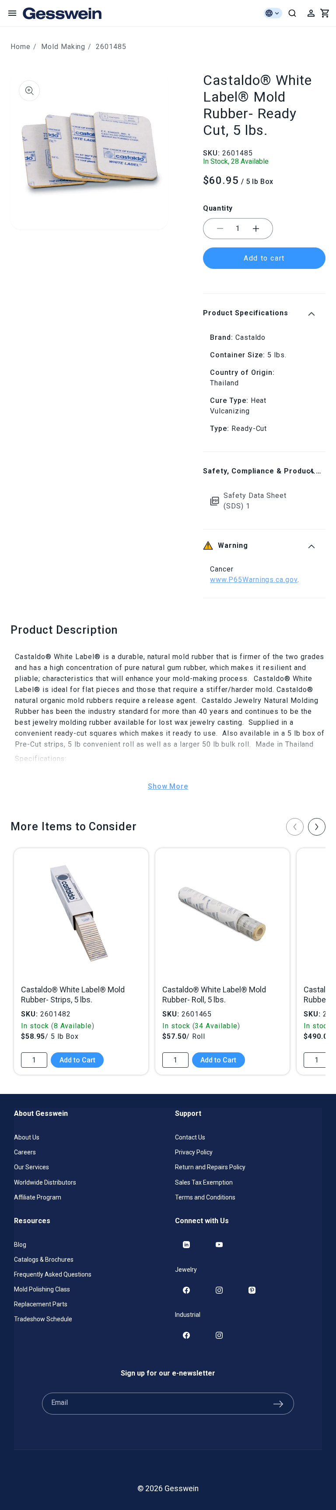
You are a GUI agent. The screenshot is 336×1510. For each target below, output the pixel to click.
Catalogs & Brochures (44, 1259)
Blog (20, 1244)
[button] (12, 13)
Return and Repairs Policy (210, 1167)
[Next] (317, 827)
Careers (25, 1152)
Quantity (218, 208)
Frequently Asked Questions (52, 1274)
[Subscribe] (278, 1404)
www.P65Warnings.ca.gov (254, 579)
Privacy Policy (194, 1152)
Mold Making (63, 46)
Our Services (31, 1167)
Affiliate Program (37, 1197)
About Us (26, 1137)
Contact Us (190, 1137)
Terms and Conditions (205, 1197)
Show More (168, 786)
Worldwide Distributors (45, 1182)
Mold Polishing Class (42, 1289)
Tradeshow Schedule (43, 1319)
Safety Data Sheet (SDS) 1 (255, 500)
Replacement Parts (40, 1304)
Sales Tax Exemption (204, 1182)
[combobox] (292, 13)
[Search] (292, 13)
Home (20, 46)
